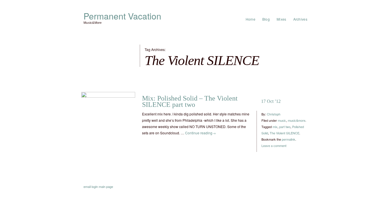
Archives (300, 19)
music (282, 120)
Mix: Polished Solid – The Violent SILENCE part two (190, 101)
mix (275, 126)
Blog (266, 19)
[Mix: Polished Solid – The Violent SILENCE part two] (108, 119)
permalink (288, 139)
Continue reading (200, 132)
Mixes (281, 19)
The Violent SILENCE (284, 133)
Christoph (273, 114)
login (95, 186)
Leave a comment (273, 145)
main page (106, 186)
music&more (296, 120)
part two (284, 126)
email (87, 186)
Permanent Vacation (122, 16)
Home (250, 19)
